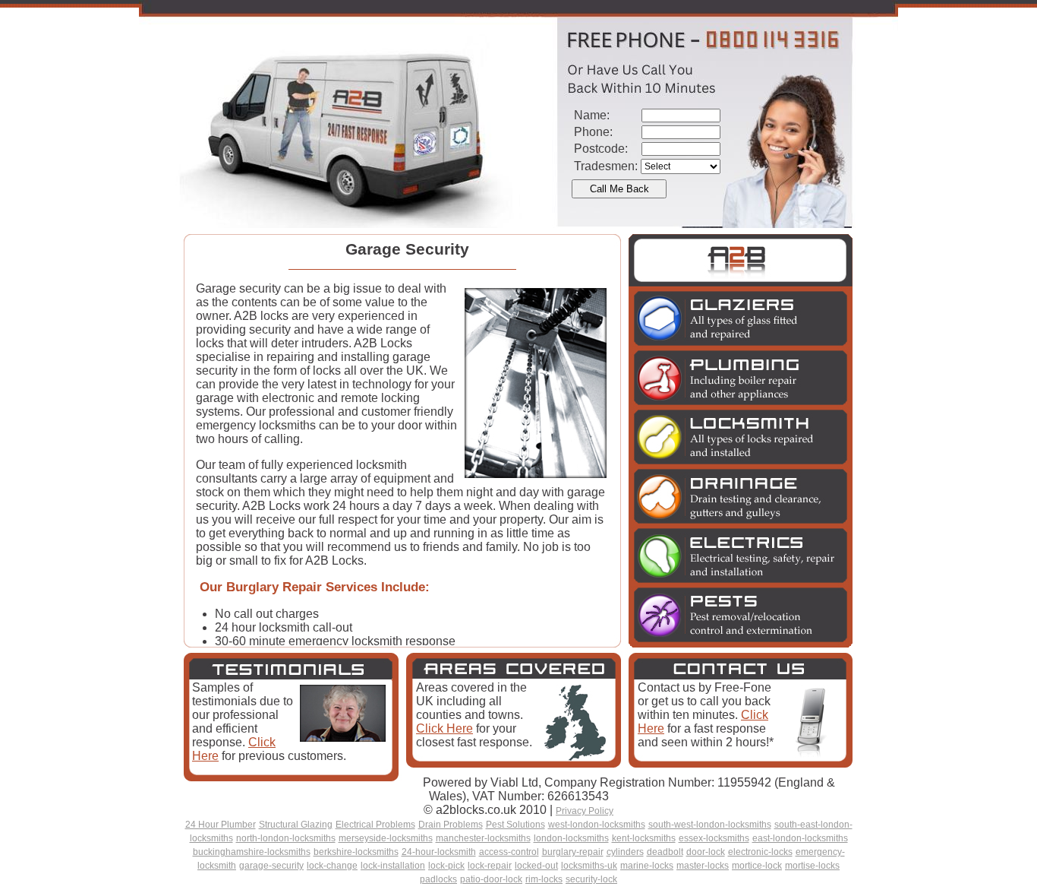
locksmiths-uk (589, 865)
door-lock (705, 852)
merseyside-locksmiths (386, 838)
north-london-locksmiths (286, 838)
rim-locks (544, 879)
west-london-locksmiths (596, 824)
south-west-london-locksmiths (709, 824)
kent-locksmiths (644, 838)
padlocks (438, 879)
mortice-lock (757, 865)
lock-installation (393, 865)
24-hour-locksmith (439, 852)
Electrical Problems (375, 824)
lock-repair (490, 865)
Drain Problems (450, 824)
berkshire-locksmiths (356, 852)
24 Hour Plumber (220, 824)
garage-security (271, 865)
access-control (509, 852)
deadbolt (665, 852)
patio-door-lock (491, 879)
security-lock (591, 879)
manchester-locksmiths (483, 838)
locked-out (536, 865)
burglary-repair (573, 852)
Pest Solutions (515, 824)
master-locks (702, 865)
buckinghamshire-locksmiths (251, 852)
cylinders (625, 852)
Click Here (444, 728)
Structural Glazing (296, 824)
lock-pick (446, 865)
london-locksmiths (571, 838)
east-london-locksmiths (800, 838)
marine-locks (646, 865)
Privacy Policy (584, 811)
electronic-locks (760, 852)
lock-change (332, 865)
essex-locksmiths (714, 838)
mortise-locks (812, 865)
